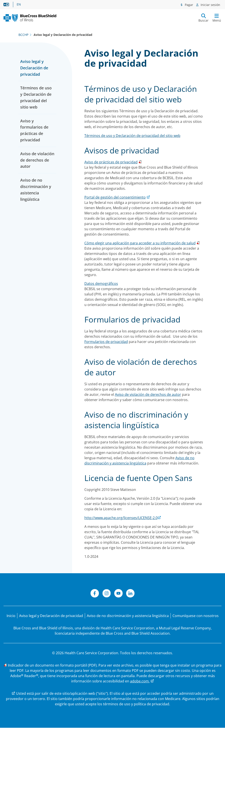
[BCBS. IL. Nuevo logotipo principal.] (30, 18)
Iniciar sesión (210, 5)
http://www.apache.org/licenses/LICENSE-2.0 (121, 517)
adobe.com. (140, 681)
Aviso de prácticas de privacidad (111, 162)
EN (19, 4)
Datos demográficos (101, 283)
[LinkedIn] (130, 594)
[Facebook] (95, 594)
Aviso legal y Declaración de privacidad (34, 68)
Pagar (188, 5)
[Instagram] (106, 594)
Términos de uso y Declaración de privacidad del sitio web (132, 135)
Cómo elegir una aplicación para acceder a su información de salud (140, 243)
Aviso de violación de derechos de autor (37, 160)
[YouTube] (118, 594)
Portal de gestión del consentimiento (115, 197)
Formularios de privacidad (106, 341)
